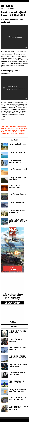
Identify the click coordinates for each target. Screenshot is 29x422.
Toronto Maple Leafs (14, 132)
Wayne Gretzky (14, 134)
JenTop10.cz (7, 5)
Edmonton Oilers (22, 127)
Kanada (8, 128)
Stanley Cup (23, 130)
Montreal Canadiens (15, 128)
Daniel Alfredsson (13, 127)
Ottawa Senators (15, 130)
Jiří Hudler (3, 128)
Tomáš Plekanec (5, 132)
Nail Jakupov (24, 128)
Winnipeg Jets (21, 134)
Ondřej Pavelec (7, 130)
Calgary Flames (4, 127)
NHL (2, 130)
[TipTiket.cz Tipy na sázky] (12, 322)
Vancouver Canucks (5, 134)
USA (21, 132)
